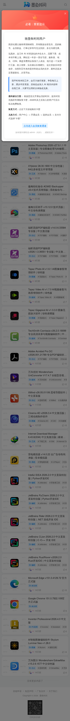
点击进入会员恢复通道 (35, 125)
